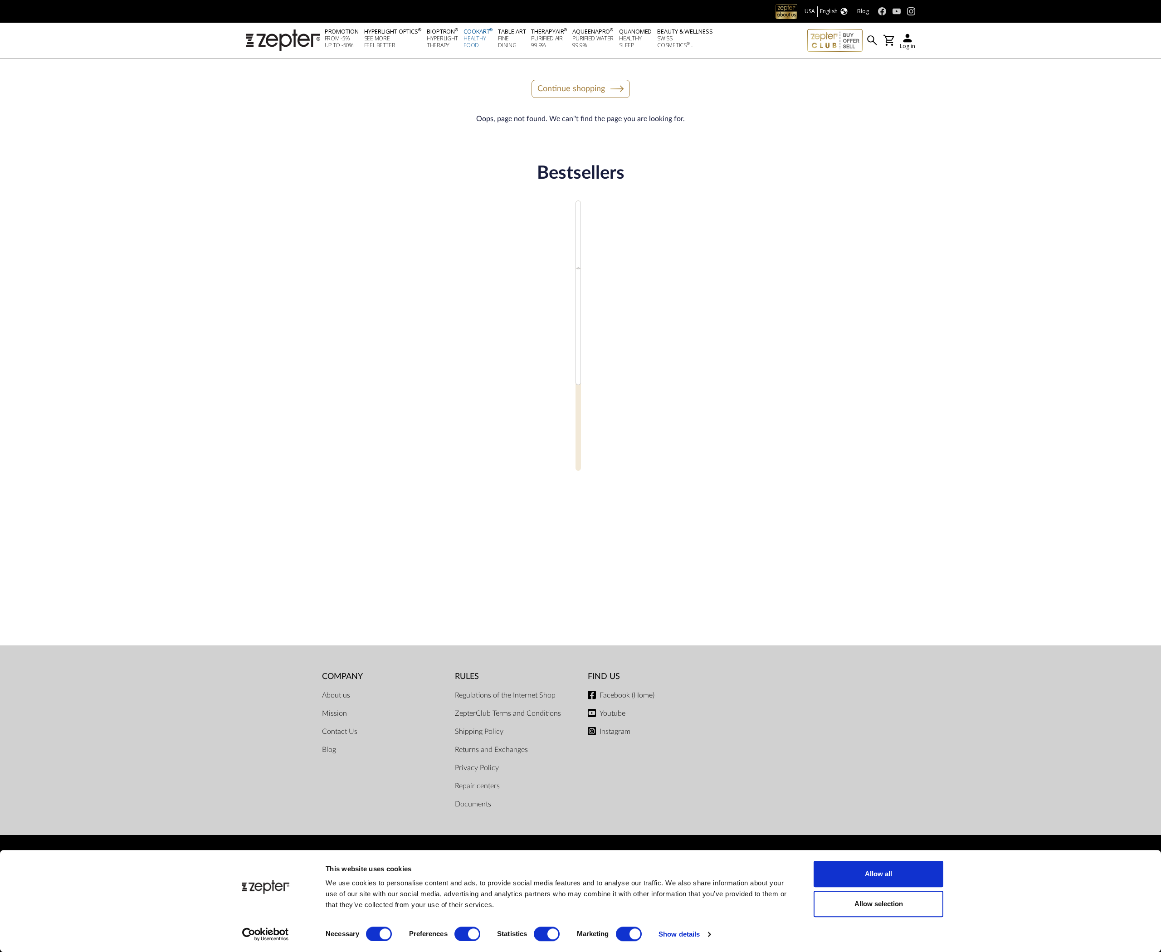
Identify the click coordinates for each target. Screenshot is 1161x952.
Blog (329, 749)
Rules (467, 676)
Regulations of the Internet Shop (505, 695)
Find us (604, 676)
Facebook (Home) (627, 695)
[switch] (467, 934)
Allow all (878, 874)
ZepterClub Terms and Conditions (508, 713)
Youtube (612, 713)
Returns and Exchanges (491, 749)
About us (336, 695)
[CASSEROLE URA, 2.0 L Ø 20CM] (578, 349)
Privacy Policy (477, 767)
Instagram (615, 731)
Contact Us (339, 731)
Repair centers (477, 786)
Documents (473, 804)
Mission (334, 713)
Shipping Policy (479, 731)
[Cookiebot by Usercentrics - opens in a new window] (265, 934)
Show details (679, 934)
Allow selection (878, 904)
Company (342, 676)
